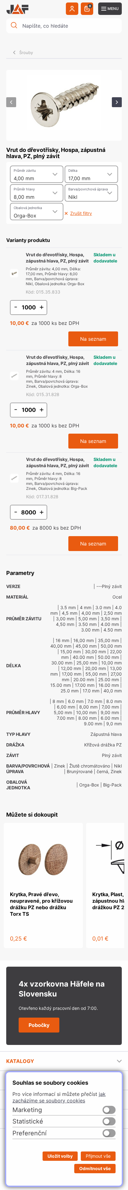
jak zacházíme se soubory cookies (59, 1097)
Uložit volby (60, 1156)
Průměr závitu (25, 170)
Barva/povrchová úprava (88, 189)
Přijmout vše (98, 1156)
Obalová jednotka (28, 208)
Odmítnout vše (95, 1168)
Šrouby (26, 52)
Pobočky (39, 1025)
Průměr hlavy (24, 189)
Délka (72, 170)
